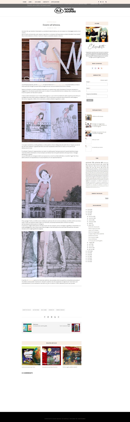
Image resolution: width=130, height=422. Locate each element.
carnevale (102, 186)
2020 (88, 251)
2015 (88, 259)
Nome (88, 88)
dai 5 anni (44, 309)
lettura (106, 171)
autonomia (93, 186)
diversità (51, 309)
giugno (90, 225)
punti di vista (92, 175)
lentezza (101, 183)
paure (105, 168)
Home (24, 2)
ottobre (91, 220)
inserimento (101, 179)
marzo (90, 246)
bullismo (105, 175)
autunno (97, 187)
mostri (98, 174)
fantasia (97, 164)
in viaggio (96, 183)
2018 (88, 254)
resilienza (100, 184)
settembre (91, 221)
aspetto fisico (51, 22)
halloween (94, 170)
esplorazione (104, 182)
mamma (94, 174)
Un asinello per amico (97, 147)
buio (97, 186)
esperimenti (89, 176)
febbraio (91, 247)
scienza (97, 163)
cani (92, 166)
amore (95, 172)
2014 (88, 261)
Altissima (40, 84)
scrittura (102, 178)
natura (98, 167)
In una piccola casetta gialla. (95, 240)
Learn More (94, 4)
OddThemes (81, 418)
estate (87, 183)
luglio (90, 223)
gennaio (91, 249)
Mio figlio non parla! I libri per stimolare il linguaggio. (99, 132)
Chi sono (38, 2)
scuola (105, 167)
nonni (102, 174)
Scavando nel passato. (93, 226)
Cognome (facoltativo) (91, 94)
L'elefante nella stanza (97, 116)
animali (88, 163)
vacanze (87, 186)
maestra (106, 183)
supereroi (105, 176)
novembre (91, 218)
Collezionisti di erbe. (93, 235)
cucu (106, 186)
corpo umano (100, 171)
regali (87, 167)
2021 (88, 214)
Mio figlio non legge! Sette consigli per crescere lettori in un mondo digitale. (99, 125)
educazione (89, 179)
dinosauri (105, 180)
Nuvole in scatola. (63, 418)
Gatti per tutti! (95, 139)
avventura (100, 170)
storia (106, 178)
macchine (93, 187)
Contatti (46, 2)
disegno (104, 166)
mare (87, 178)
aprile (90, 244)
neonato (94, 184)
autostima (36, 309)
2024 (88, 209)
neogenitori (88, 184)
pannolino (89, 172)
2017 (88, 256)
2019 (88, 253)
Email (88, 82)
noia (98, 178)
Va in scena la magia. (93, 237)
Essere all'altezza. (92, 239)
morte (105, 170)
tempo (105, 184)
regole (87, 180)
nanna (98, 166)
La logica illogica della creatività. (96, 233)
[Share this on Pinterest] (51, 317)
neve (106, 179)
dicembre (91, 216)
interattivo (98, 176)
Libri (30, 2)
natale (104, 164)
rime (92, 167)
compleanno (93, 180)
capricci (98, 182)
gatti (94, 176)
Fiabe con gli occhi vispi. (94, 228)
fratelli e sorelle (98, 168)
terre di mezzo (60, 309)
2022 (88, 213)
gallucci (91, 183)
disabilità (88, 187)
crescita (106, 172)
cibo (94, 171)
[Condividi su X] (48, 317)
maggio (91, 242)
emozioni (88, 170)
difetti (99, 180)
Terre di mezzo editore (60, 84)
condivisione (89, 168)
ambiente (99, 175)
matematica (92, 178)
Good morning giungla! (93, 232)
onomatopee (89, 171)
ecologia (89, 174)
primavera (93, 182)
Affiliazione (55, 2)
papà (87, 166)
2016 (88, 258)
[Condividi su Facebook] (44, 317)
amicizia (105, 162)
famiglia (87, 182)
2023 (88, 211)
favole (95, 179)
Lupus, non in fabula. (93, 230)
